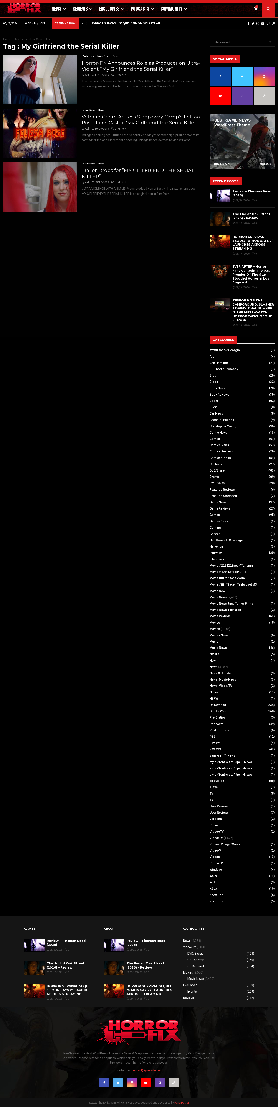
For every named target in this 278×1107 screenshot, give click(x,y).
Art (212, 356)
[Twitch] (268, 23)
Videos (215, 857)
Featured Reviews (222, 489)
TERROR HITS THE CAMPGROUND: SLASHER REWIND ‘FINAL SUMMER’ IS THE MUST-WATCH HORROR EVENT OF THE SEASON (253, 310)
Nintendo (216, 692)
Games (215, 514)
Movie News (103, 56)
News (56, 8)
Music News (218, 648)
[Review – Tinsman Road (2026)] (220, 196)
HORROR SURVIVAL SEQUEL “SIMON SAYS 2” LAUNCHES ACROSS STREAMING (252, 243)
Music (214, 641)
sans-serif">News (222, 755)
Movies (215, 622)
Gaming (215, 527)
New (213, 660)
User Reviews (219, 806)
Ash (87, 74)
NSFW (214, 698)
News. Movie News (223, 679)
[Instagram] (257, 23)
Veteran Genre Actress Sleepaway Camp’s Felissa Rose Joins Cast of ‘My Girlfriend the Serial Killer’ (141, 120)
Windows (216, 869)
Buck (213, 407)
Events (214, 477)
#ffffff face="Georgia (225, 350)
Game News (218, 502)
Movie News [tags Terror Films (231, 603)
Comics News (219, 445)
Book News (217, 388)
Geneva (215, 534)
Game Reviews (220, 508)
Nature (214, 654)
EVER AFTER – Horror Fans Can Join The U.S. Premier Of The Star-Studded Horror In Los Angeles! (251, 274)
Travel (214, 787)
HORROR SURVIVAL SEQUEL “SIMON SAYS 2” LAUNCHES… (131, 23)
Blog (213, 375)
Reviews (80, 8)
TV (211, 793)
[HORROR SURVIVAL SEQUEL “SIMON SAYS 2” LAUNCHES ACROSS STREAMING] (220, 241)
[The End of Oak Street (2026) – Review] (220, 219)
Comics (215, 439)
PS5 (212, 736)
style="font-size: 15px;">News (231, 768)
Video (214, 825)
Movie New (217, 591)
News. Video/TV (221, 686)
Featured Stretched (223, 496)
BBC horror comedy (224, 369)
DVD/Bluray (218, 470)
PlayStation (218, 717)
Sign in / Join (36, 23)
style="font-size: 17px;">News (231, 774)
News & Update (220, 673)
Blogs (214, 381)
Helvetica (216, 546)
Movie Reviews (220, 616)
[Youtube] (262, 23)
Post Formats (219, 730)
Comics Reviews (221, 451)
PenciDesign (182, 1102)
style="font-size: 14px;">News (231, 762)
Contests (216, 464)
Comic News (218, 432)
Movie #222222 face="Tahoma (231, 565)
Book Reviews (219, 394)
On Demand (218, 705)
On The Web (218, 711)
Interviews (217, 559)
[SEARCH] (270, 42)
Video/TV (216, 838)
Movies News (219, 635)
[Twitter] (253, 23)
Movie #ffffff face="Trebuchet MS (233, 584)
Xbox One (216, 895)
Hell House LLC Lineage (226, 540)
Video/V (215, 850)
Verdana (216, 819)
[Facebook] (248, 23)
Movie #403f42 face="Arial (228, 572)
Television (217, 781)
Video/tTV (217, 831)
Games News (219, 521)
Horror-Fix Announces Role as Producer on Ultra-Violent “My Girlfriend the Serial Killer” (141, 66)
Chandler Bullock (222, 420)
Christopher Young (223, 426)
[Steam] (273, 23)
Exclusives (109, 8)
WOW (213, 876)
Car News (216, 413)
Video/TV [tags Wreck (225, 844)
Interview (216, 552)
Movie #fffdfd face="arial (228, 578)
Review (215, 743)
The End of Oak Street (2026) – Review (251, 216)
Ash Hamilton (219, 363)
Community (171, 8)
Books (214, 401)
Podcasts (140, 8)
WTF (213, 882)
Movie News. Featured (225, 610)
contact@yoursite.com (147, 1070)
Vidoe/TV (216, 863)
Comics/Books (220, 458)
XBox (213, 888)
